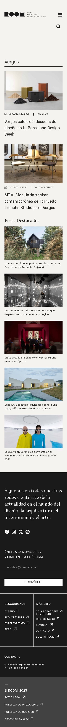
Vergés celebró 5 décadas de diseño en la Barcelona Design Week (32, 128)
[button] (60, 14)
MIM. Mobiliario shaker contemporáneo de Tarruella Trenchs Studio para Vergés (30, 201)
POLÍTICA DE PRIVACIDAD (21, 704)
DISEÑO (9, 611)
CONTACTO (43, 631)
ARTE (7, 629)
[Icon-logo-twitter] (20, 531)
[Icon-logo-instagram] (13, 531)
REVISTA (41, 625)
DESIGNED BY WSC (16, 719)
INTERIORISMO (14, 623)
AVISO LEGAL (12, 697)
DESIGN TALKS (45, 619)
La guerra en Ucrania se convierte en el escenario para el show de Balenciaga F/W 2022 (30, 456)
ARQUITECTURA (14, 617)
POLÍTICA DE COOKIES (19, 712)
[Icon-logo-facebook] (6, 531)
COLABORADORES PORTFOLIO (47, 612)
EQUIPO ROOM (45, 637)
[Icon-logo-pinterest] (27, 531)
